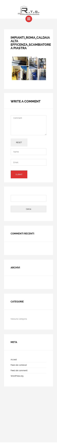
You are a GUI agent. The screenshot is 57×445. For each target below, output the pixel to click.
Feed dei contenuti (19, 365)
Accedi (14, 359)
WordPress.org (17, 376)
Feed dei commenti (19, 370)
